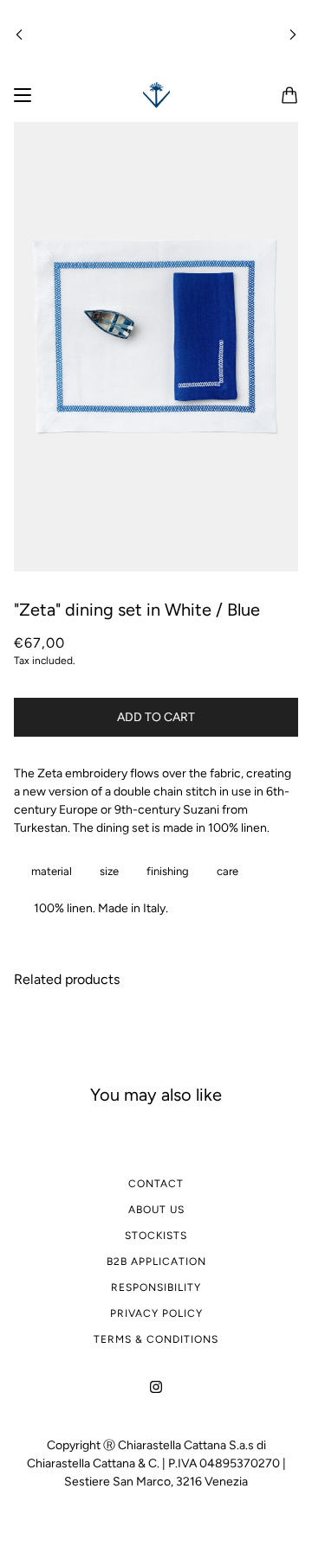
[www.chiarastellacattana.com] (156, 95)
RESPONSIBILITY (156, 1287)
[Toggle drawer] (22, 95)
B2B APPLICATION (156, 1261)
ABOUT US (156, 1210)
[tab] (48, 871)
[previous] (19, 34)
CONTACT (156, 1184)
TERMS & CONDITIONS (156, 1339)
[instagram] (156, 1386)
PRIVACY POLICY (156, 1313)
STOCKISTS (156, 1236)
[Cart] (289, 95)
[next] (293, 34)
